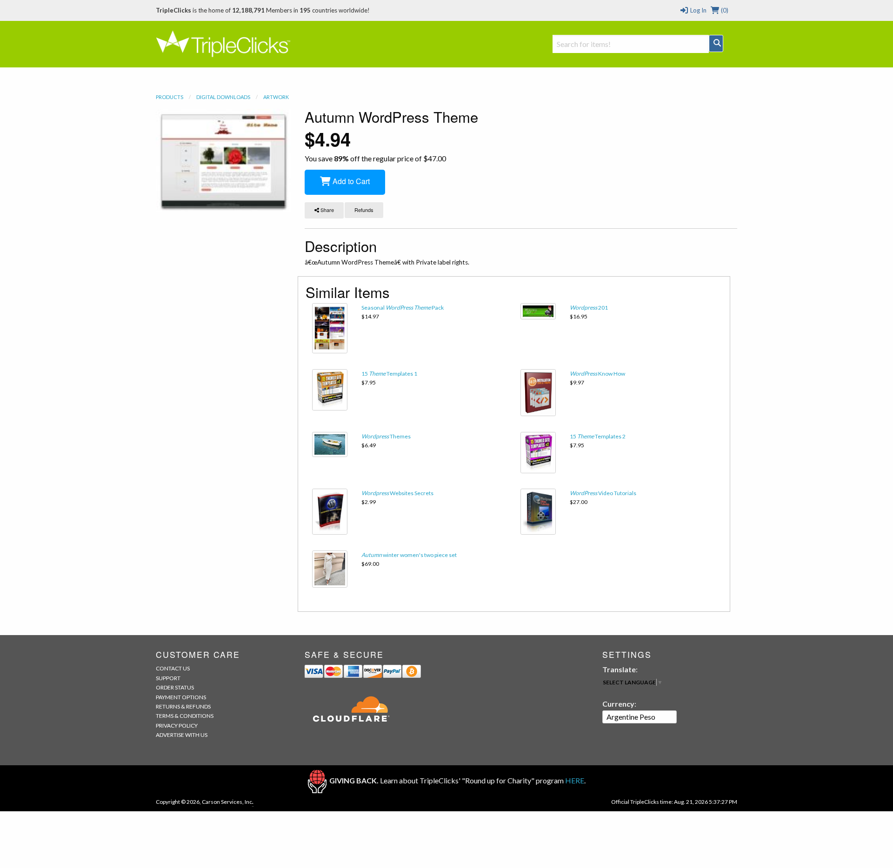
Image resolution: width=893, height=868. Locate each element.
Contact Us (173, 668)
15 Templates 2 (598, 436)
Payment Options (181, 697)
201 (589, 307)
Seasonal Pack (402, 307)
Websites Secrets (397, 493)
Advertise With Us (181, 734)
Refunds (363, 209)
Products (169, 97)
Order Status (175, 687)
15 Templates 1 (389, 373)
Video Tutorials (603, 493)
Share (326, 209)
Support (168, 678)
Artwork (276, 97)
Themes (386, 436)
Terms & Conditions (184, 715)
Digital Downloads (223, 97)
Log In (697, 10)
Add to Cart (350, 181)
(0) (724, 10)
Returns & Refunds (183, 706)
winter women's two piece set (409, 554)
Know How (597, 373)
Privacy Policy (177, 725)
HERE (574, 780)
